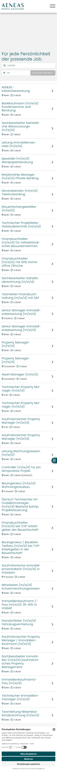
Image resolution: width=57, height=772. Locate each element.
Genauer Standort (42, 72)
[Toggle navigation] (51, 6)
